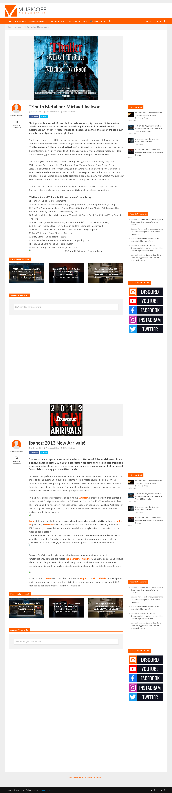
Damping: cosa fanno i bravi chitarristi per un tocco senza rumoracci (147, 231)
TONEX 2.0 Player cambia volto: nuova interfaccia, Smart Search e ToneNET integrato (26, 271)
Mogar (83, 578)
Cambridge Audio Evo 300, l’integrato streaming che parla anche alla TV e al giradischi (106, 271)
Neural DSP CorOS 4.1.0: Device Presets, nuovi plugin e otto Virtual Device (66, 271)
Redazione (111, 277)
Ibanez (48, 578)
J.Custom (83, 497)
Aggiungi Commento (16, 126)
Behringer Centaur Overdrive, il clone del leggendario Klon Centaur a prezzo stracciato (147, 248)
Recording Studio (37, 21)
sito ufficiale (99, 578)
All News (18, 27)
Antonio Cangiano (32, 277)
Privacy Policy (47, 790)
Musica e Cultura (77, 21)
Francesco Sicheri (16, 115)
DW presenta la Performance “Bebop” (86, 777)
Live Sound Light (57, 21)
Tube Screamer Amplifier (78, 558)
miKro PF (49, 524)
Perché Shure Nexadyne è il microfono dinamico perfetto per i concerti (147, 222)
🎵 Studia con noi (98, 21)
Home (9, 21)
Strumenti (19, 21)
